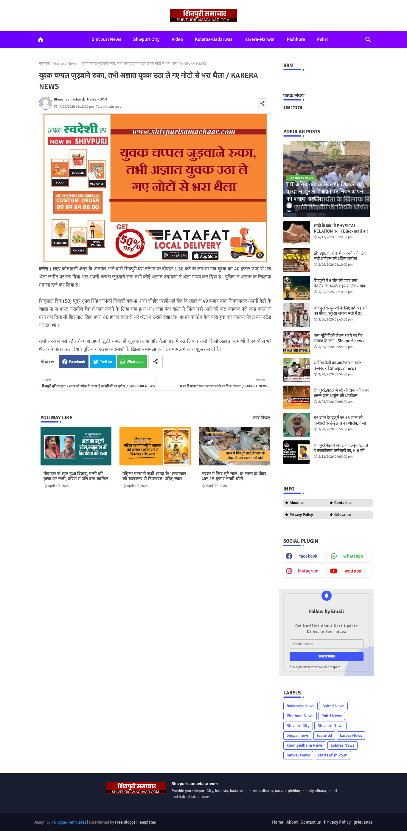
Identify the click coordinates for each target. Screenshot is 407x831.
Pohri (322, 39)
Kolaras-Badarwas (213, 39)
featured (324, 735)
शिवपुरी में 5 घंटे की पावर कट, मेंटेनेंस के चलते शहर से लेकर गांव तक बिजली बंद (339, 286)
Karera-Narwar (259, 39)
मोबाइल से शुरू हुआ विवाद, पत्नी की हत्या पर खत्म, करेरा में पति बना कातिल (76, 476)
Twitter (106, 361)
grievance (363, 822)
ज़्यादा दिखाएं (261, 417)
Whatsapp (135, 361)
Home (277, 822)
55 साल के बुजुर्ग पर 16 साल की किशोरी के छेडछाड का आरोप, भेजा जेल (340, 423)
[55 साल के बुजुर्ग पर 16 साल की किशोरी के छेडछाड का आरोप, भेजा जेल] (296, 425)
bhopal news (298, 735)
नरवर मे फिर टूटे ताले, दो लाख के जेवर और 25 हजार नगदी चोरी (234, 476)
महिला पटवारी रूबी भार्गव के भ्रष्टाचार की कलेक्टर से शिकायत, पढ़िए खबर (154, 476)
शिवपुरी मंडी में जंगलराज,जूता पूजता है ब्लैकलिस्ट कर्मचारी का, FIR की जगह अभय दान (341, 450)
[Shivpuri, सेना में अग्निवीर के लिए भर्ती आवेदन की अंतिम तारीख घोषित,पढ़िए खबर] (296, 260)
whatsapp (353, 556)
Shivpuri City (146, 39)
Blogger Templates (70, 822)
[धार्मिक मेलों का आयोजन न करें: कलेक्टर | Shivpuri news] (296, 370)
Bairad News (333, 705)
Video (177, 39)
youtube (353, 571)
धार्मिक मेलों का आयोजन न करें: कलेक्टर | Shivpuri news (337, 365)
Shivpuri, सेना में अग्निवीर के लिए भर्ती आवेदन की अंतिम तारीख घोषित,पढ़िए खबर (340, 258)
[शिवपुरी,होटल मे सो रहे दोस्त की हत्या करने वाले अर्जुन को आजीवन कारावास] (296, 397)
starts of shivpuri (333, 755)
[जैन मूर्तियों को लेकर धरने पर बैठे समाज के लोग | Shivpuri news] (296, 343)
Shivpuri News (106, 39)
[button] (368, 40)
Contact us (343, 502)
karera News (66, 63)
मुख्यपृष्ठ (44, 63)
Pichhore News (300, 715)
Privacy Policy (301, 514)
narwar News (298, 755)
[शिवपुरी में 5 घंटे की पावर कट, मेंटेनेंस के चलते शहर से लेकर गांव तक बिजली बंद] (296, 288)
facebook (308, 556)
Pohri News (331, 715)
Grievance (342, 514)
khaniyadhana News (305, 745)
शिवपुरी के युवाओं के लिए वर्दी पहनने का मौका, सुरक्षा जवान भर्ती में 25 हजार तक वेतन (340, 313)
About (292, 822)
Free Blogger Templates (135, 822)
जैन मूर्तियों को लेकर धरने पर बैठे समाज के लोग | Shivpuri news (339, 338)
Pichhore (296, 39)
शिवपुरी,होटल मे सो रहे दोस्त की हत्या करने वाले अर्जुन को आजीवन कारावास (341, 396)
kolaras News (342, 745)
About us (297, 502)
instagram (308, 571)
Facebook (77, 361)
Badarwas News (300, 705)
